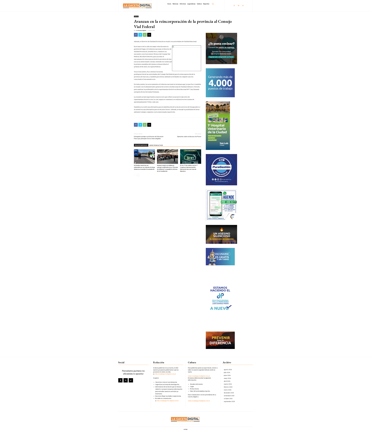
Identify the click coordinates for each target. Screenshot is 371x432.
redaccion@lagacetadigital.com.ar (165, 374)
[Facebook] (234, 5)
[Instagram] (238, 5)
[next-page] (138, 175)
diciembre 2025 (229, 393)
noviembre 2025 (229, 396)
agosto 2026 (228, 369)
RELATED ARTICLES (141, 145)
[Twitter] (140, 35)
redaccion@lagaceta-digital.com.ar (167, 401)
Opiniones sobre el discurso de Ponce (189, 136)
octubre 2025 (228, 398)
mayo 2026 (227, 378)
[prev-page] (135, 175)
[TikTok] (243, 5)
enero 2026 (227, 390)
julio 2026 (227, 372)
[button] (213, 4)
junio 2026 (227, 375)
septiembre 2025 (229, 401)
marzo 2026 (228, 384)
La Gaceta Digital (141, 30)
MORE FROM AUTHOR (156, 145)
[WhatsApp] (145, 35)
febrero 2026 (228, 387)
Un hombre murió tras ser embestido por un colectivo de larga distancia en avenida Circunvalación (144, 167)
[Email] (149, 35)
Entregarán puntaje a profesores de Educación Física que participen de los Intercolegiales (148, 137)
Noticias (136, 16)
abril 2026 (227, 381)
